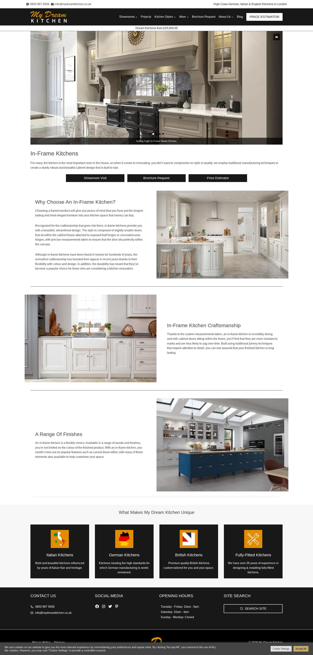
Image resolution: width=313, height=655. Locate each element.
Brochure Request (203, 16)
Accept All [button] (301, 648)
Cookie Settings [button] (281, 648)
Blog (240, 16)
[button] (276, 37)
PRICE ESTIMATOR (264, 17)
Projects (146, 16)
